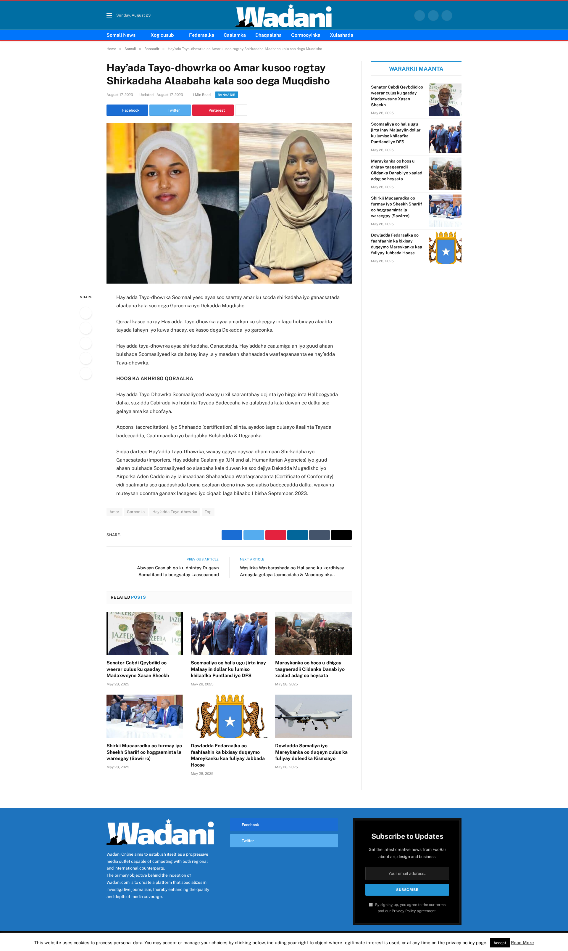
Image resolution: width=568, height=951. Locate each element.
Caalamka (235, 35)
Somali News (120, 35)
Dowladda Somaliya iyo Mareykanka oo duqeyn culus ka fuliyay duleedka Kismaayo (311, 752)
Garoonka (136, 512)
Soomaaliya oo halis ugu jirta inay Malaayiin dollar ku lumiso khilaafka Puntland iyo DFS (228, 669)
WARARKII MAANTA (416, 68)
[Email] (86, 373)
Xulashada (341, 35)
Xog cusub (162, 35)
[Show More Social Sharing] (241, 110)
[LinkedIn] (86, 343)
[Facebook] (86, 313)
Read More (522, 942)
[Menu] (109, 15)
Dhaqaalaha (268, 35)
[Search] (459, 15)
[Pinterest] (86, 358)
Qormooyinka (305, 35)
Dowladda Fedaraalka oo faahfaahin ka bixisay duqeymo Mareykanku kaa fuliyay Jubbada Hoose (228, 755)
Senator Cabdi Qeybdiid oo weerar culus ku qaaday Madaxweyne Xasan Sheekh (137, 669)
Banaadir (227, 95)
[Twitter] (86, 328)
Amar (114, 512)
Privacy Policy (404, 911)
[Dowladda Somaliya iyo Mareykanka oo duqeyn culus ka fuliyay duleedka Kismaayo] (313, 716)
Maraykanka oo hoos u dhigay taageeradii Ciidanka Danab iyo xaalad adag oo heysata (310, 669)
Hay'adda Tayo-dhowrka (174, 512)
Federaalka (201, 35)
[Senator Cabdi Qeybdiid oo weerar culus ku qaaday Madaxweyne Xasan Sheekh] (144, 633)
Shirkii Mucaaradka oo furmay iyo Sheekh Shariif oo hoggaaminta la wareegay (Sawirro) (144, 752)
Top (208, 512)
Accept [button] (499, 943)
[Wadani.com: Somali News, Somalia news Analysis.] (283, 15)
